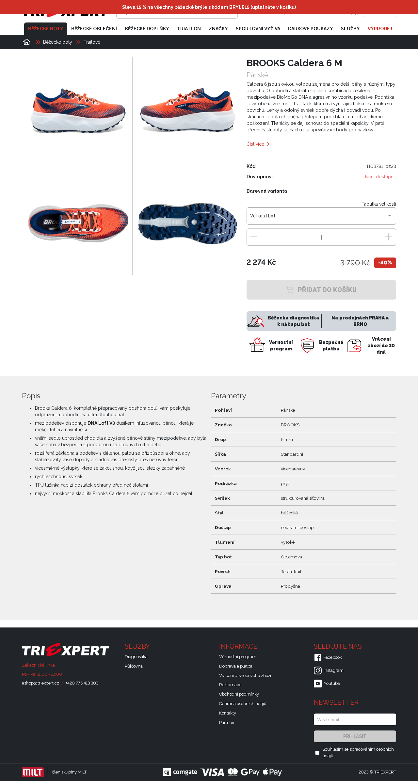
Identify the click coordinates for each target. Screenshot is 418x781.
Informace (239, 646)
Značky (218, 28)
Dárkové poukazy (310, 28)
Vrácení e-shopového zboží (245, 675)
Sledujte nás (338, 646)
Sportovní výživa (258, 28)
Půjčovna (134, 666)
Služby (350, 28)
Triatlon (189, 28)
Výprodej (380, 28)
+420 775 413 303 (82, 683)
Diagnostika (136, 656)
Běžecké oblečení (94, 28)
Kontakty (227, 713)
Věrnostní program (237, 656)
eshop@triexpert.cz (40, 683)
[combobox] (321, 218)
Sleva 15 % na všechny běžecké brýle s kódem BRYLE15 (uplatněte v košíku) (209, 7)
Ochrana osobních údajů (242, 703)
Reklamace (230, 684)
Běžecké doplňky (147, 28)
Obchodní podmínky (239, 694)
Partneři (226, 722)
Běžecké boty (45, 28)
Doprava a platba (235, 666)
